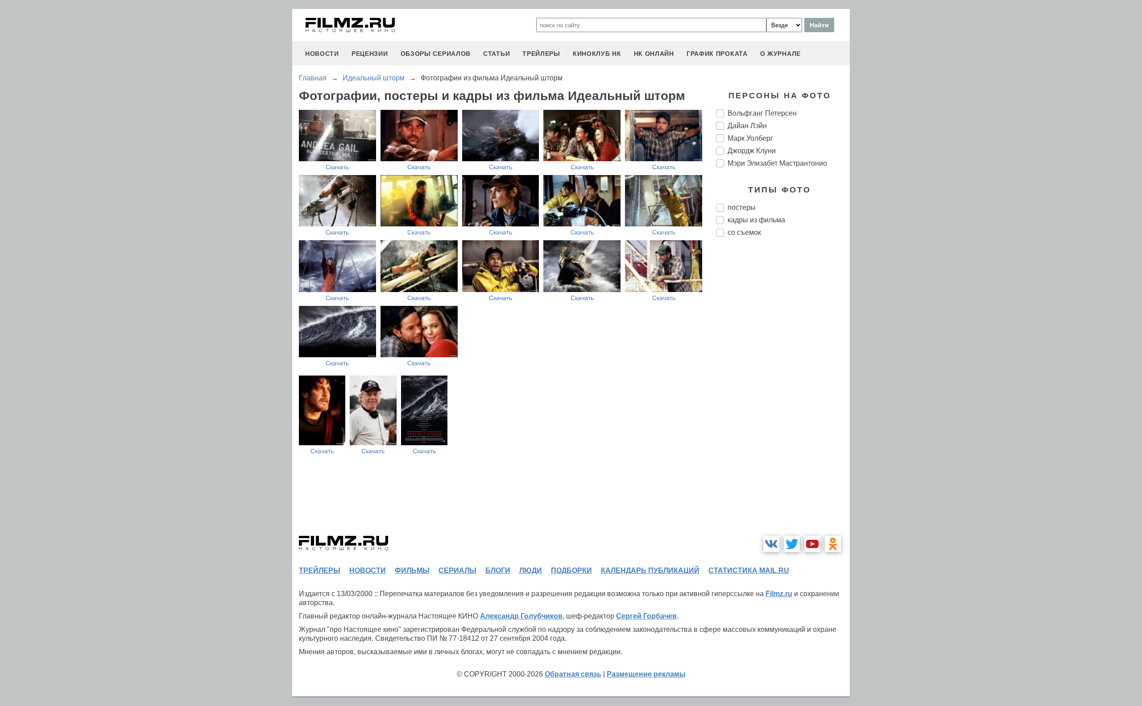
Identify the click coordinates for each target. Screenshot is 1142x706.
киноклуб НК (597, 53)
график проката (717, 53)
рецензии (370, 53)
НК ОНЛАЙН (654, 53)
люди (530, 570)
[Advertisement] (783, 393)
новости (322, 53)
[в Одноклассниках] (833, 544)
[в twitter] (792, 544)
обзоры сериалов (436, 53)
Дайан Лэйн (747, 126)
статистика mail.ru (748, 570)
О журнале (780, 53)
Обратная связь (573, 674)
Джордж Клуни (752, 151)
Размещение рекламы (646, 674)
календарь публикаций (650, 570)
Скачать (337, 167)
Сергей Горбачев (646, 616)
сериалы (457, 570)
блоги (497, 570)
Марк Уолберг (750, 138)
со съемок (744, 232)
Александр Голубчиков (521, 616)
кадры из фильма (756, 220)
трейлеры (541, 53)
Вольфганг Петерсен (762, 113)
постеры (742, 207)
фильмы (412, 570)
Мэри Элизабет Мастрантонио (777, 163)
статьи (496, 53)
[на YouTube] (812, 544)
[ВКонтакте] (771, 544)
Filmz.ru (778, 593)
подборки (571, 570)
